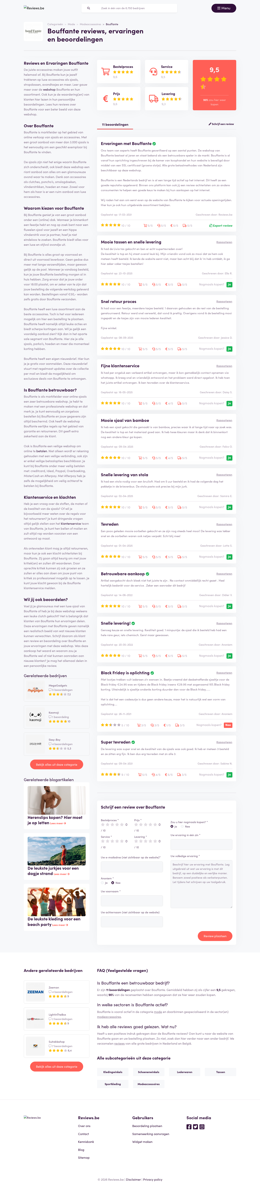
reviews (119, 1043)
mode (158, 1012)
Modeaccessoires (90, 24)
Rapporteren (224, 242)
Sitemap (84, 1157)
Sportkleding (113, 1084)
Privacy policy (152, 1179)
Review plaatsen (215, 936)
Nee (118, 883)
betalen (41, 451)
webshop (49, 89)
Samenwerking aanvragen (150, 1134)
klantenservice (71, 523)
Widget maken (142, 1141)
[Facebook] (189, 1126)
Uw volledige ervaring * (185, 856)
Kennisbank (86, 1141)
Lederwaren (184, 1072)
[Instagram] (201, 1126)
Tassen (220, 1072)
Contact (83, 1134)
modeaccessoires (109, 1016)
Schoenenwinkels (148, 1072)
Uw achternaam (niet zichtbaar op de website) (130, 912)
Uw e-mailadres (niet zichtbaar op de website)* (131, 857)
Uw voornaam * (111, 891)
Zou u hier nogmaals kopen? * (189, 822)
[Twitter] (195, 1126)
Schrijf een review (222, 124)
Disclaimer (133, 1179)
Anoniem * (107, 878)
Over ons (84, 1126)
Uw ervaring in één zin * (185, 835)
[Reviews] (34, 8)
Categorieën (55, 24)
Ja (106, 883)
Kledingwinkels (112, 1072)
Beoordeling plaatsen (147, 1126)
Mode (71, 24)
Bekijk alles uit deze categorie (56, 764)
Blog (81, 1149)
